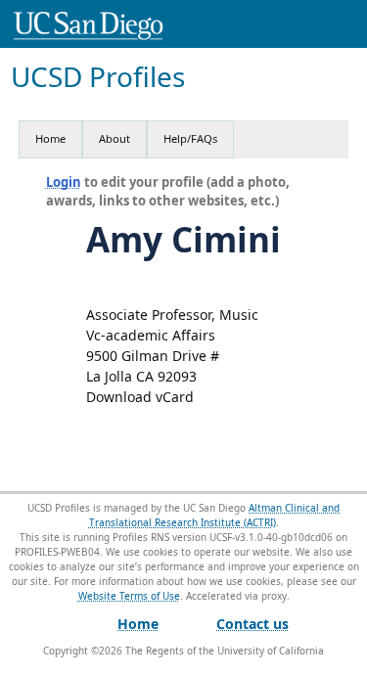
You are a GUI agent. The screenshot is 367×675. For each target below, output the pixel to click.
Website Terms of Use (129, 596)
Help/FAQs (190, 138)
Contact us (252, 623)
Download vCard (140, 396)
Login (63, 182)
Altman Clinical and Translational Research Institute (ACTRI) (215, 515)
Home (50, 138)
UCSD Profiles (98, 77)
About (114, 138)
